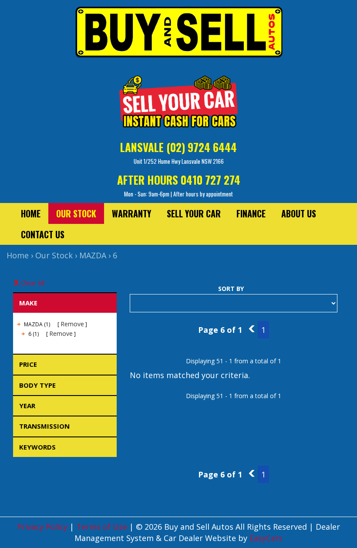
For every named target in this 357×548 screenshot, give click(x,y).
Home (30, 213)
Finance (251, 213)
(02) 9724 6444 (201, 147)
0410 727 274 (210, 180)
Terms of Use (102, 526)
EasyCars (266, 538)
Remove (72, 324)
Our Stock (76, 213)
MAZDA (92, 255)
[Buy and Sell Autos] (178, 35)
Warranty (131, 213)
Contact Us (42, 234)
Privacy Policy (43, 526)
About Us (298, 213)
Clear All (32, 282)
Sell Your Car (194, 213)
